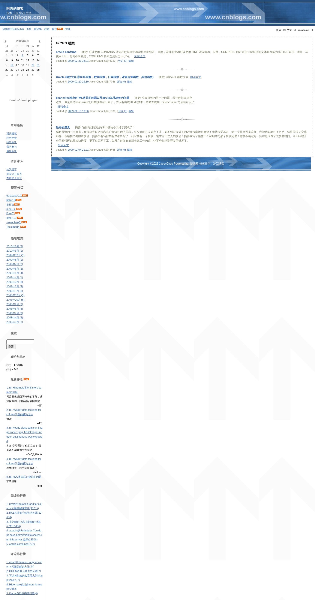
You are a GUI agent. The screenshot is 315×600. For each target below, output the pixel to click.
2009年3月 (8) (14, 282)
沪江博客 (218, 163)
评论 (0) (122, 60)
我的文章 (11, 138)
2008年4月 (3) (14, 317)
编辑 (131, 60)
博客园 (194, 163)
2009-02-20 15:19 (78, 81)
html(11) (11, 200)
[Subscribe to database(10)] (25, 195)
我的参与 (11, 146)
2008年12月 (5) (15, 295)
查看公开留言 (14, 174)
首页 (29, 28)
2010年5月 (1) (14, 250)
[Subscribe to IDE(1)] (17, 204)
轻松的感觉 (63, 127)
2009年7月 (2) (14, 264)
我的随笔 (11, 133)
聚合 (54, 28)
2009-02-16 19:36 (78, 111)
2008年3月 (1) (14, 322)
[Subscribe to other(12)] (20, 217)
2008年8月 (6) (14, 308)
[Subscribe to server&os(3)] (24, 222)
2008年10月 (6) (15, 299)
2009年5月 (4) (14, 273)
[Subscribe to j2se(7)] (17, 213)
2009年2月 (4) (14, 286)
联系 (47, 28)
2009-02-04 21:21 (78, 149)
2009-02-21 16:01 (78, 60)
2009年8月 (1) (14, 259)
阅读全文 (140, 56)
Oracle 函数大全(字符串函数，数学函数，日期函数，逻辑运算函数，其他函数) (104, 77)
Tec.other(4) (13, 226)
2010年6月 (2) (14, 246)
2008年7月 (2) (14, 313)
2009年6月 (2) (14, 268)
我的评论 (11, 142)
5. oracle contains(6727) (20, 544)
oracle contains (66, 52)
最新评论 (11, 151)
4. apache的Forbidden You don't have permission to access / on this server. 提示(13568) (24, 535)
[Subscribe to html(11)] (18, 200)
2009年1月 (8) (14, 291)
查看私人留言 (14, 178)
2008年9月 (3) (14, 304)
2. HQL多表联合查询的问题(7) (23, 571)
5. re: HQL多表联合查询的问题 (23, 476)
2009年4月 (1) (14, 277)
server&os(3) (13, 222)
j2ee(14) (11, 209)
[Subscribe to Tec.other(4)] (23, 226)
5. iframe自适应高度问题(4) (22, 593)
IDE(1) (10, 204)
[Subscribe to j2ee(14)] (19, 209)
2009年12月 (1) (15, 255)
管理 (67, 28)
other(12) (11, 217)
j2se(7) (10, 213)
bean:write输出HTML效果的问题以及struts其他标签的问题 (92, 97)
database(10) (14, 195)
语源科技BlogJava (13, 28)
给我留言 (11, 169)
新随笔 (38, 28)
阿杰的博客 (15, 8)
